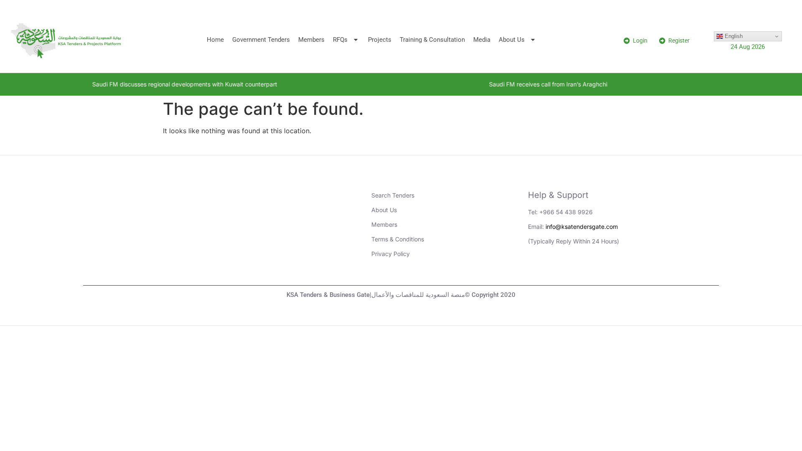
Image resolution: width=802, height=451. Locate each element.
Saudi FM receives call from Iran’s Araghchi (530, 84)
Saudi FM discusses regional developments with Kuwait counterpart (166, 84)
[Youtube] (561, 270)
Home (215, 39)
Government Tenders (261, 39)
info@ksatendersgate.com (582, 226)
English (733, 36)
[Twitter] (584, 270)
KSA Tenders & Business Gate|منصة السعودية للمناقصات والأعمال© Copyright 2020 (401, 295)
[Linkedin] (538, 270)
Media (481, 39)
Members (311, 39)
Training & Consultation (432, 39)
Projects (379, 39)
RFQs (340, 39)
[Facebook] (607, 270)
